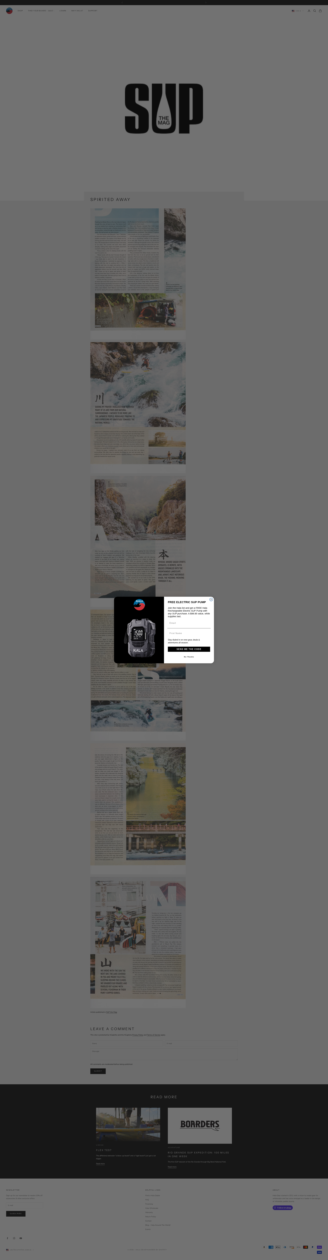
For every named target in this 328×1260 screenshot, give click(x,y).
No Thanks (189, 657)
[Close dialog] (211, 599)
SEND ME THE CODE (189, 649)
